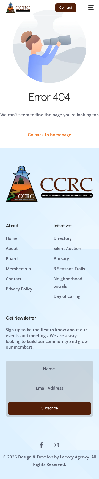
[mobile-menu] (88, 8)
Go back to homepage (49, 134)
